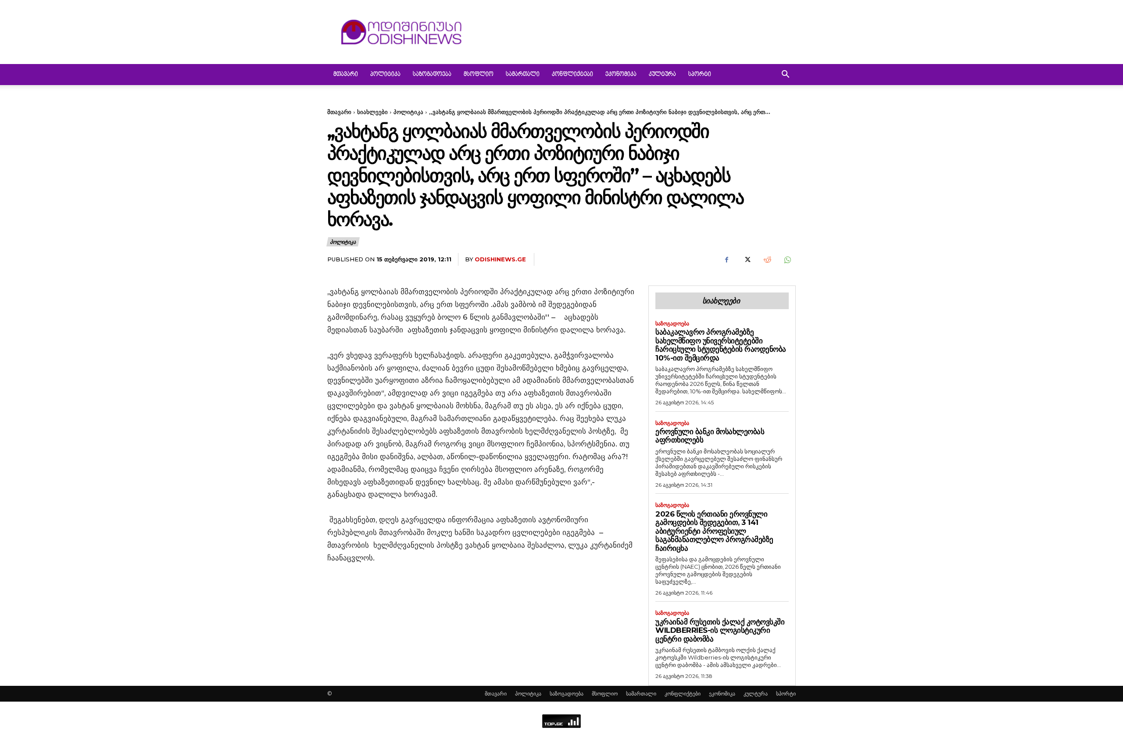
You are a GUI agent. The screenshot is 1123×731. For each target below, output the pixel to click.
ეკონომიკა (621, 74)
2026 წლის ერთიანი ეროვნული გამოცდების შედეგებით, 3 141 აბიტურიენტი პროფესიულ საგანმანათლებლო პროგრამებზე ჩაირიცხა (714, 531)
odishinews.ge (500, 259)
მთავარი (345, 74)
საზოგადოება (432, 74)
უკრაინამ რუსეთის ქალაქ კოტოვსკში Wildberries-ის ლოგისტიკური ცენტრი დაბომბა (719, 630)
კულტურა (662, 74)
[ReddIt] (767, 259)
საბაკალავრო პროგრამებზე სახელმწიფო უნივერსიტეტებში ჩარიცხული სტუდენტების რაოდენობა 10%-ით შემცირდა (720, 345)
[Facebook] (726, 259)
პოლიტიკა (385, 74)
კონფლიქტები (572, 74)
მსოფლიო (479, 74)
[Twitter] (746, 259)
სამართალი (523, 74)
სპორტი (699, 74)
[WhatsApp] (787, 259)
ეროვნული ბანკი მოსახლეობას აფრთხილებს (709, 436)
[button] (785, 75)
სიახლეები (372, 111)
